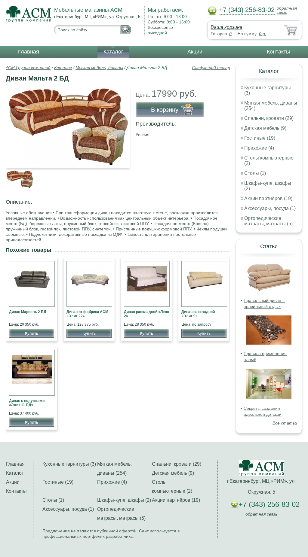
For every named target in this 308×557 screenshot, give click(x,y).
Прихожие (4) (259, 148)
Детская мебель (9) (265, 128)
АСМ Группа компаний (28, 67)
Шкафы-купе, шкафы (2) (124, 500)
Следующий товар (211, 67)
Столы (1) (255, 173)
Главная (28, 52)
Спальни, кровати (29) (269, 118)
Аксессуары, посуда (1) (270, 208)
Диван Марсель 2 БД (27, 312)
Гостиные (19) (259, 138)
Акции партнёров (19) (268, 198)
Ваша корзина (226, 27)
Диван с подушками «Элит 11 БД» (27, 403)
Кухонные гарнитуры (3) (69, 464)
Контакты (278, 52)
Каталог (113, 52)
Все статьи (285, 423)
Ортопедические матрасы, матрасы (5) (268, 221)
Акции (194, 52)
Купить (31, 333)
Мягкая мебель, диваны (99, 67)
